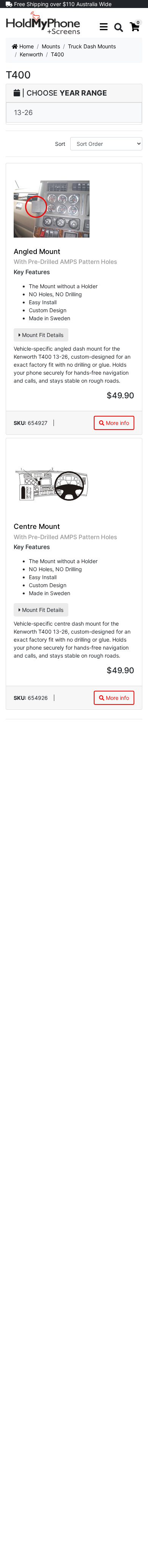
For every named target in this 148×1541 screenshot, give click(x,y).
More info (116, 423)
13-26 (23, 112)
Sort (60, 144)
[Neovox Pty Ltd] (43, 22)
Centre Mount (37, 526)
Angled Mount (37, 251)
